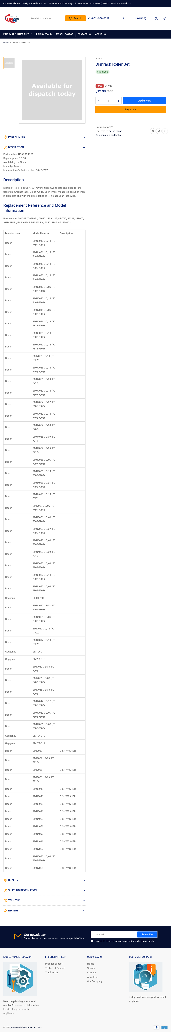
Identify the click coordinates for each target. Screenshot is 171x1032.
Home (6, 42)
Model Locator (64, 34)
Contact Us (84, 34)
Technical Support (55, 968)
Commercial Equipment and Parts (27, 1027)
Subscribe (147, 934)
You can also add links (108, 135)
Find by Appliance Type (16, 34)
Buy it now (130, 109)
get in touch (115, 131)
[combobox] (57, 18)
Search (77, 18)
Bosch (99, 58)
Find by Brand (44, 34)
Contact (91, 972)
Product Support (54, 963)
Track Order (51, 972)
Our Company (94, 981)
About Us (100, 34)
